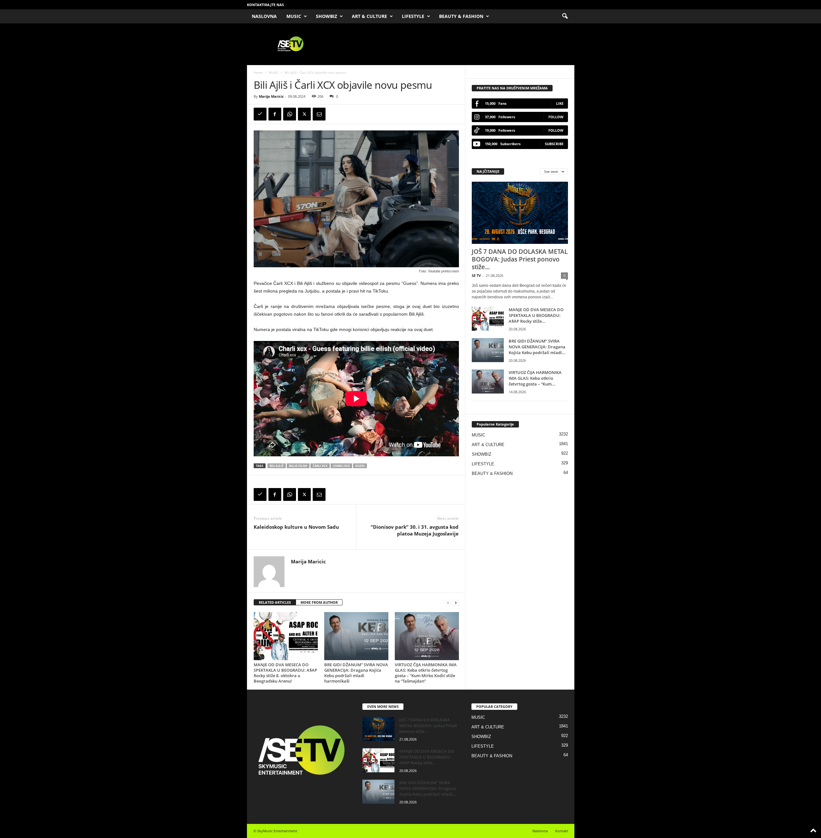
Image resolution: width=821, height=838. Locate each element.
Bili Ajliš (277, 466)
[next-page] (456, 602)
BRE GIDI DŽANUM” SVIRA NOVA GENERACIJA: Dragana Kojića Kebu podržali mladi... (537, 346)
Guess (360, 466)
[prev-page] (448, 602)
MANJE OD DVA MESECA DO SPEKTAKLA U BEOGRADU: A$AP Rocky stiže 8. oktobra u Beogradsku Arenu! (285, 673)
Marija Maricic (271, 96)
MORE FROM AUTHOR (319, 602)
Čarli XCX (320, 466)
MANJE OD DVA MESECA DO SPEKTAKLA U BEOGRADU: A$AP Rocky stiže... (536, 315)
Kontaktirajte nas (265, 4)
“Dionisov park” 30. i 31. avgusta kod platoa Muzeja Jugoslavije (415, 530)
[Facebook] (274, 114)
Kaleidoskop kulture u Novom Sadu (297, 527)
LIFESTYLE (413, 16)
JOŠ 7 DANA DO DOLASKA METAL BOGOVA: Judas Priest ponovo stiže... (520, 259)
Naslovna (540, 830)
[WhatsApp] (289, 114)
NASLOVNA (264, 16)
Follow (555, 116)
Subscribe (554, 143)
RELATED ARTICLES (275, 602)
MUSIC (293, 16)
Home (258, 72)
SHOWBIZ (326, 16)
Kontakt (561, 830)
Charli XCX (341, 466)
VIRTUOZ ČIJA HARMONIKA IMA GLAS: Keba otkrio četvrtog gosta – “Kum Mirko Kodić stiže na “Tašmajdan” (426, 673)
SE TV (476, 275)
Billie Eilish (298, 466)
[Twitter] (304, 114)
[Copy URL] (260, 114)
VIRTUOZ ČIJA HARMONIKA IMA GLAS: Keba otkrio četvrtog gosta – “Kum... (535, 378)
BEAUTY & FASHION (461, 16)
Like (559, 103)
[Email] (319, 114)
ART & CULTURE (369, 16)
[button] (565, 16)
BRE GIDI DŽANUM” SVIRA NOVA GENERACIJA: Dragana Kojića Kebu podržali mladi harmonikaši (356, 673)
